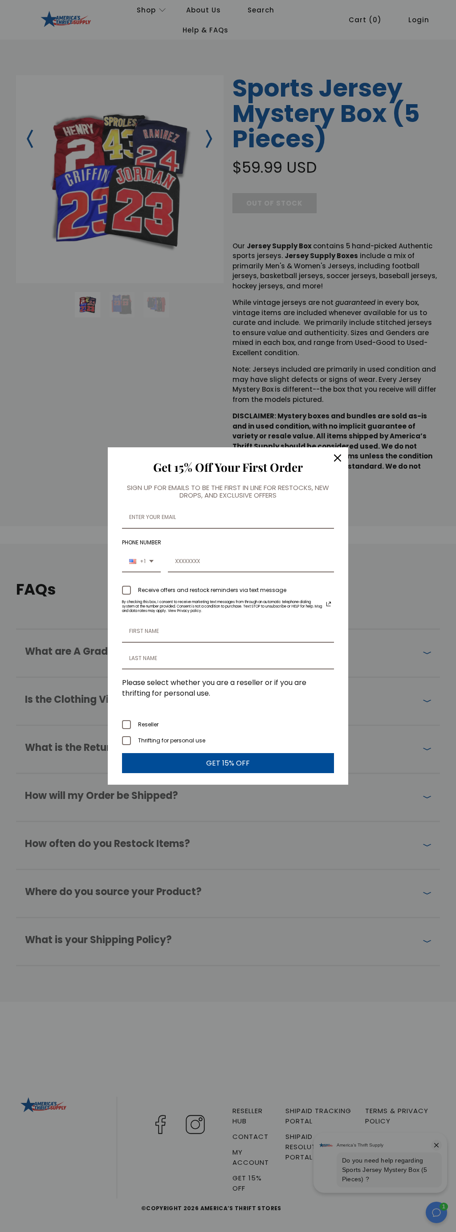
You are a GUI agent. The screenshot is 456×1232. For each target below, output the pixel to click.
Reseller (148, 724)
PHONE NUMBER (141, 542)
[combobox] (141, 561)
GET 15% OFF (228, 763)
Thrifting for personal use (171, 740)
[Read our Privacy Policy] (328, 604)
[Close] (337, 458)
